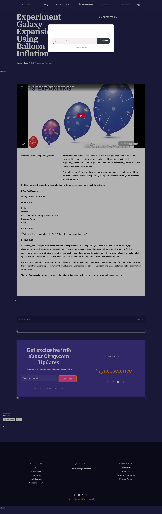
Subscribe (104, 41)
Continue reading (81, 47)
